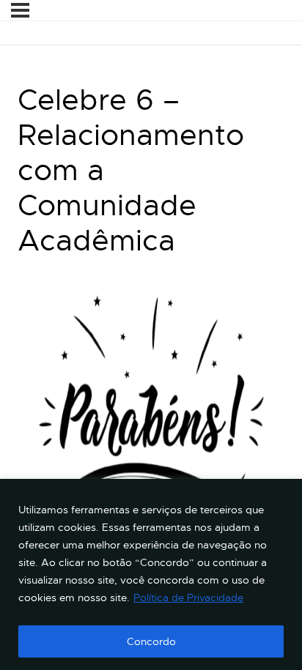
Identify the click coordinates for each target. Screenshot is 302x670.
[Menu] (20, 10)
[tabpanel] (151, 429)
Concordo (151, 641)
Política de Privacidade (188, 597)
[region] (151, 574)
